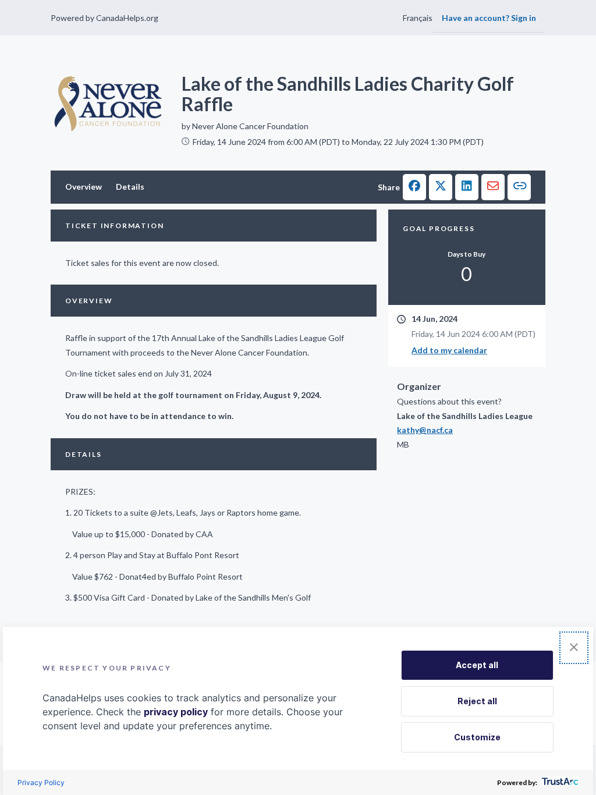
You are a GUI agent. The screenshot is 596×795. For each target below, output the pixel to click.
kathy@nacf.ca (425, 430)
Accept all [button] (477, 665)
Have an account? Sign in (489, 18)
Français (417, 18)
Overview (83, 186)
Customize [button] (477, 737)
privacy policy (176, 712)
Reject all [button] (477, 701)
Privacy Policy (41, 782)
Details (130, 186)
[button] (414, 187)
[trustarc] (559, 782)
